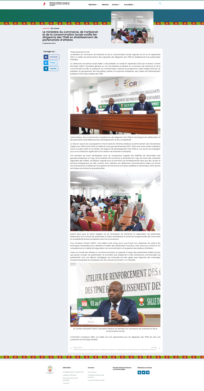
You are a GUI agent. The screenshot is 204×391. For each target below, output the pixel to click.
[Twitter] (143, 372)
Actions (115, 4)
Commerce (92, 372)
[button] (51, 57)
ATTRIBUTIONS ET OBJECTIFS (73, 372)
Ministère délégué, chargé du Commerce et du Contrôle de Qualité (60, 4)
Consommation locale (96, 380)
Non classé (55, 28)
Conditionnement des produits (96, 376)
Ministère (92, 4)
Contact (66, 383)
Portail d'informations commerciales (122, 368)
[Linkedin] (147, 372)
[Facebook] (139, 372)
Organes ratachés (69, 375)
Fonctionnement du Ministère (70, 379)
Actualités (128, 4)
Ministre (105, 4)
